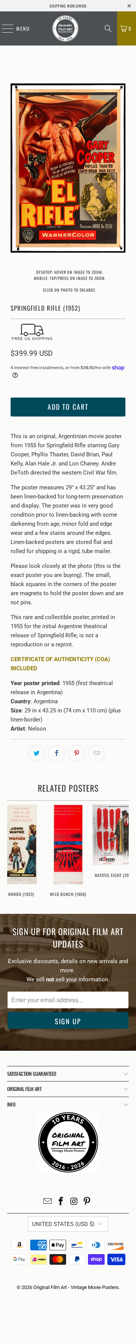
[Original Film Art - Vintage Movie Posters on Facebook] (61, 1202)
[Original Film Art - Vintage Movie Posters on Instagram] (74, 1202)
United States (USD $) (63, 1224)
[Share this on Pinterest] (76, 753)
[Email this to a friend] (96, 753)
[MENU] (4, 28)
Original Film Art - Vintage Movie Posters (76, 1287)
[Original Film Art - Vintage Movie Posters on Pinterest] (87, 1202)
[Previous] (16, 169)
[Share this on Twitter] (36, 753)
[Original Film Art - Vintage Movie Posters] (65, 28)
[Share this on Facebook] (56, 753)
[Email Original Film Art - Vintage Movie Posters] (48, 1202)
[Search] (108, 28)
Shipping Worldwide (68, 6)
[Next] (120, 169)
